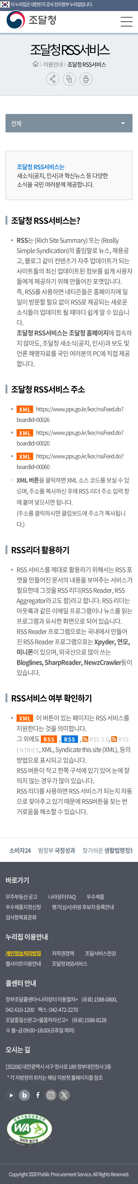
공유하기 (52, 78)
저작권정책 (63, 953)
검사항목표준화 (21, 917)
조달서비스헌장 (100, 953)
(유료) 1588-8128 (89, 1019)
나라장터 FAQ (61, 896)
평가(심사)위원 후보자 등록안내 (83, 906)
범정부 (56, 850)
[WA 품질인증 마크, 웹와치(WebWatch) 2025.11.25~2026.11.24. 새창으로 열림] (29, 1131)
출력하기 (85, 79)
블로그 (24, 1095)
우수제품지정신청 (23, 906)
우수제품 (95, 896)
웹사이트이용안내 (23, 963)
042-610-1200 (20, 1009)
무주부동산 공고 (21, 896)
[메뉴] (126, 21)
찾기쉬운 (108, 850)
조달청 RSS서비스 (86, 64)
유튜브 (11, 1095)
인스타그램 (51, 1095)
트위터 (64, 1095)
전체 (16, 123)
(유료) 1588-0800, (99, 999)
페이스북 (37, 1095)
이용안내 (53, 64)
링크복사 (69, 79)
